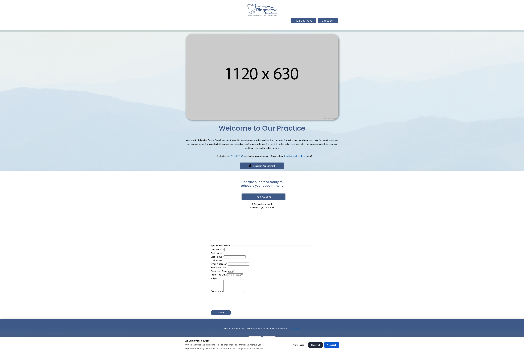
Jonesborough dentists (294, 156)
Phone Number (219, 267)
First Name (217, 249)
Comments (217, 291)
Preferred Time (219, 271)
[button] (262, 166)
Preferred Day (219, 274)
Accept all (331, 345)
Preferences (298, 345)
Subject (215, 278)
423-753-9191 (236, 156)
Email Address (219, 264)
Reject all (315, 345)
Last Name (217, 256)
